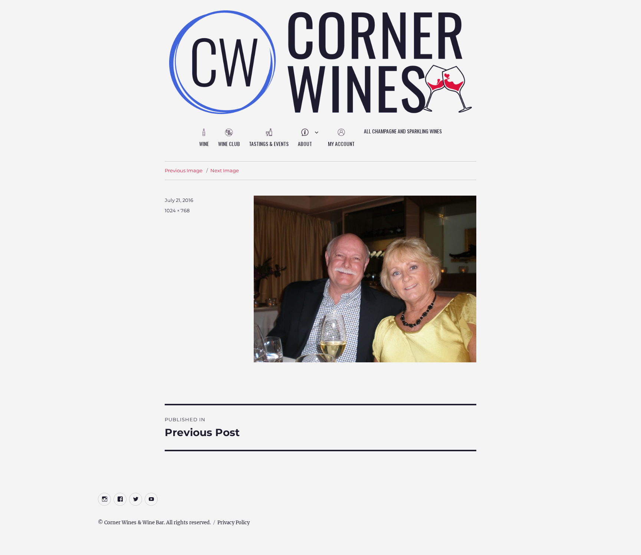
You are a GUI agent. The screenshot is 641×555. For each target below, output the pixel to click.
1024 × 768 (177, 210)
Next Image (224, 170)
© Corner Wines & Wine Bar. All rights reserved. (154, 522)
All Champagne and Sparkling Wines (403, 131)
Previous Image (184, 170)
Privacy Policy (233, 522)
